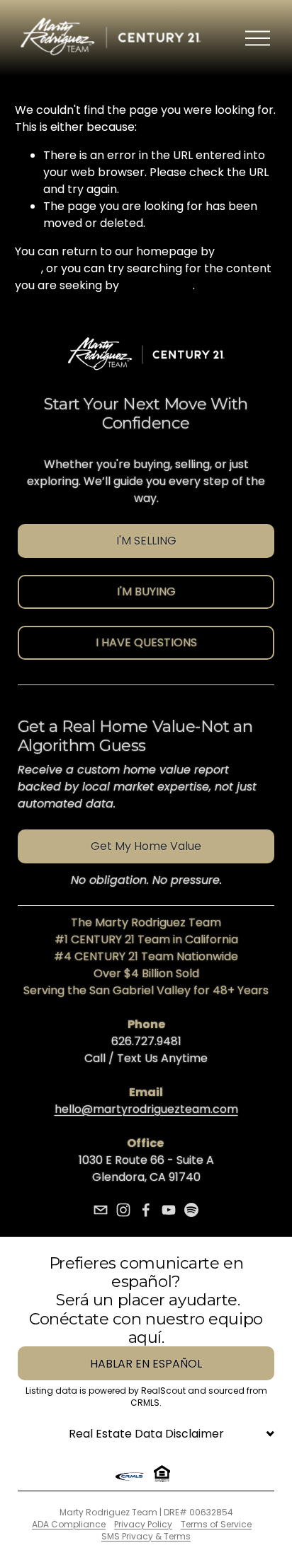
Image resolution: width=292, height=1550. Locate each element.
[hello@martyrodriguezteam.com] (101, 1210)
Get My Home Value (146, 846)
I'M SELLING (146, 540)
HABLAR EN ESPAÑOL (146, 1364)
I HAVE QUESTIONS (146, 642)
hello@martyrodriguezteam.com (146, 1109)
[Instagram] (123, 1210)
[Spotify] (191, 1210)
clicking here (157, 285)
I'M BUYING (146, 591)
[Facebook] (146, 1210)
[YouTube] (169, 1210)
